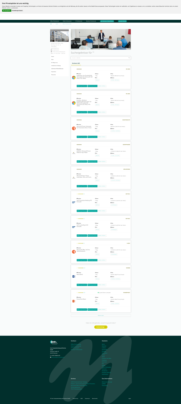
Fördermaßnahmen (75, 387)
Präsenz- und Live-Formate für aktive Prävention (83, 383)
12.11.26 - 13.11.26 (115, 180)
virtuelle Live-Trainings (56, 65)
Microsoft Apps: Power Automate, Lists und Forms (84, 176)
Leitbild (103, 383)
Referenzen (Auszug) (107, 382)
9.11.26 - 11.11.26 (114, 155)
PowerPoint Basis (81, 299)
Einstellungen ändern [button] (17, 10)
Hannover (104, 362)
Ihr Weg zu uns (54, 62)
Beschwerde (94, 398)
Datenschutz (75, 398)
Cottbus (104, 347)
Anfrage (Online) (93, 85)
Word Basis (80, 274)
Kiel (103, 363)
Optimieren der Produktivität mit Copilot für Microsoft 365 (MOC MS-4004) (85, 77)
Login (130, 398)
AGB (82, 398)
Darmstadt (104, 349)
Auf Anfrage (113, 229)
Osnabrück (104, 370)
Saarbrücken (105, 374)
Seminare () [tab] (76, 63)
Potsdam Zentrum (106, 372)
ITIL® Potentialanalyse (76, 389)
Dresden (104, 351)
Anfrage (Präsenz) (82, 85)
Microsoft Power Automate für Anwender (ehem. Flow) (84, 127)
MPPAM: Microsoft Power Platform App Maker (84, 151)
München (104, 369)
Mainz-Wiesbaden (106, 367)
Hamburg (104, 360)
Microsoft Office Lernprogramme (79, 385)
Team (52, 59)
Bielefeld (104, 346)
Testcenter (53, 74)
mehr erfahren (102, 85)
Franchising (105, 385)
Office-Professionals (54, 21)
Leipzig (103, 365)
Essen (103, 356)
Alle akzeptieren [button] (7, 10)
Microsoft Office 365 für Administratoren (83, 250)
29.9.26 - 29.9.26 (114, 104)
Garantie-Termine (122, 21)
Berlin (57, 24)
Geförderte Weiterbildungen (57, 68)
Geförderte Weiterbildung (107, 21)
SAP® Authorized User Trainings (79, 382)
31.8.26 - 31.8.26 (114, 303)
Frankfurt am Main (106, 358)
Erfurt (103, 354)
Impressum (87, 398)
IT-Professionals (78, 21)
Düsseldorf (104, 353)
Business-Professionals (91, 21)
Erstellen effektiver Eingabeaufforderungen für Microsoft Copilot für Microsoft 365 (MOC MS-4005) (84, 103)
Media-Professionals (67, 21)
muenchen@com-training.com (57, 357)
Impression (53, 71)
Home (52, 56)
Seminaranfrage (100, 327)
